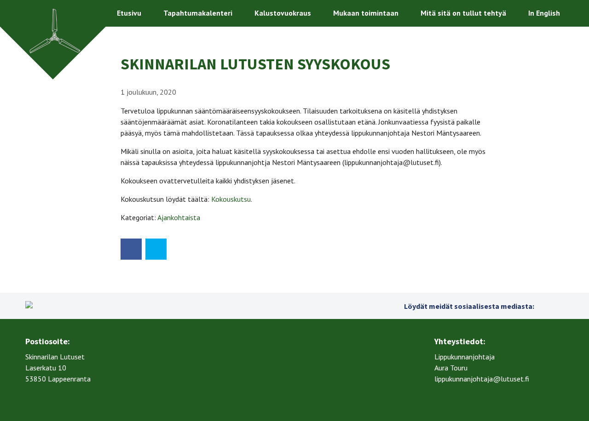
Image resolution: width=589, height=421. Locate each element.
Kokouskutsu (231, 199)
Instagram (558, 306)
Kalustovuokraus (282, 12)
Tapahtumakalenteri (197, 12)
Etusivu (129, 12)
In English (544, 12)
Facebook (543, 306)
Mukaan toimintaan (365, 12)
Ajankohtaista (178, 217)
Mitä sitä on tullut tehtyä (463, 12)
